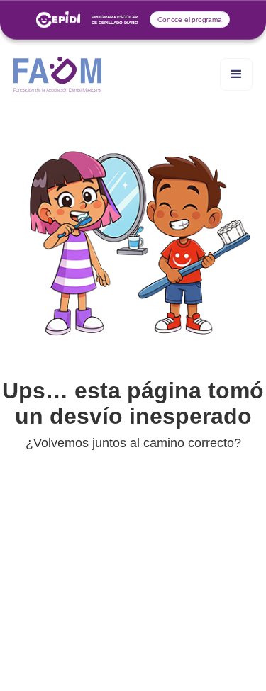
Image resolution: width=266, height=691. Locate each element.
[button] (236, 74)
